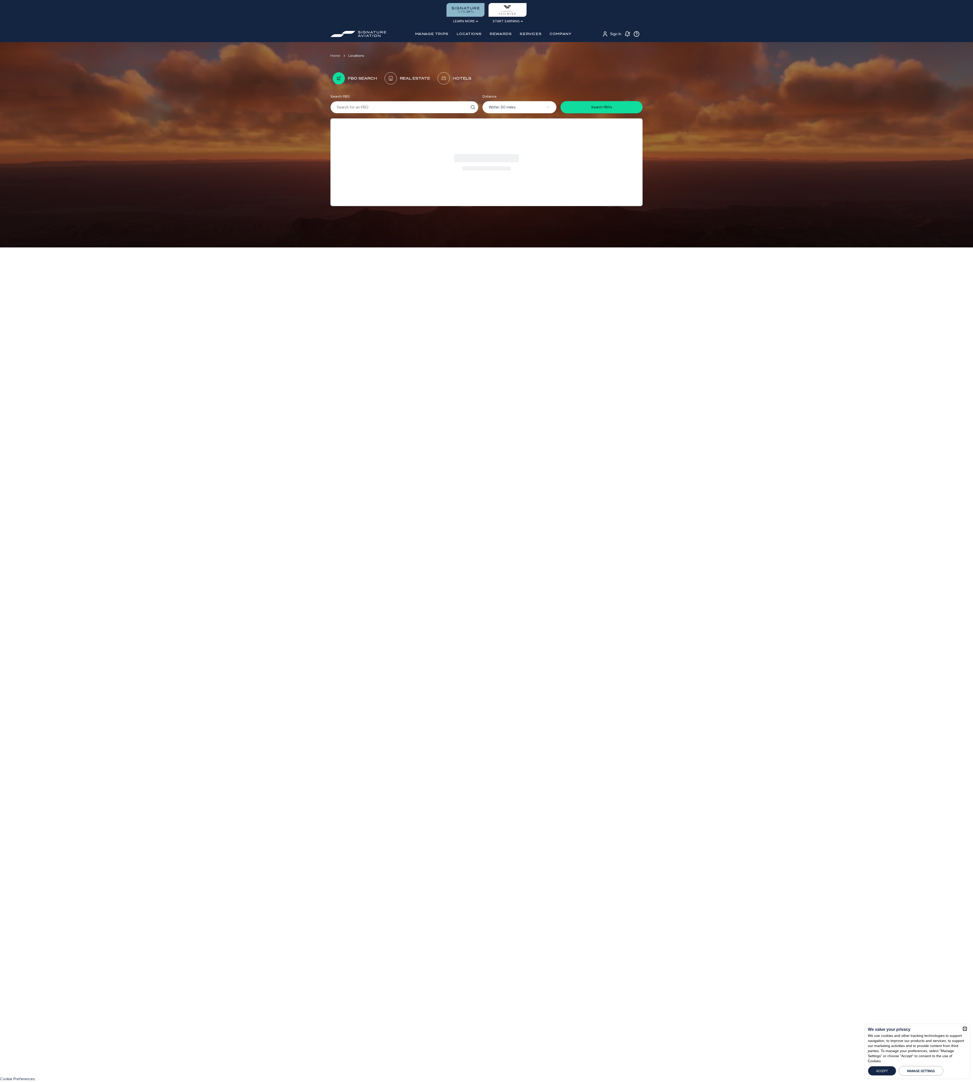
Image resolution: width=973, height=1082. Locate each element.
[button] (965, 1029)
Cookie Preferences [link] (17, 1078)
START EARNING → (508, 21)
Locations (356, 55)
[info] (636, 34)
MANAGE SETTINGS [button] (921, 1071)
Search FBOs (601, 107)
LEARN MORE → (465, 21)
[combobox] (519, 107)
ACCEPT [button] (882, 1071)
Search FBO (340, 96)
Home (335, 55)
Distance (489, 96)
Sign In (615, 34)
